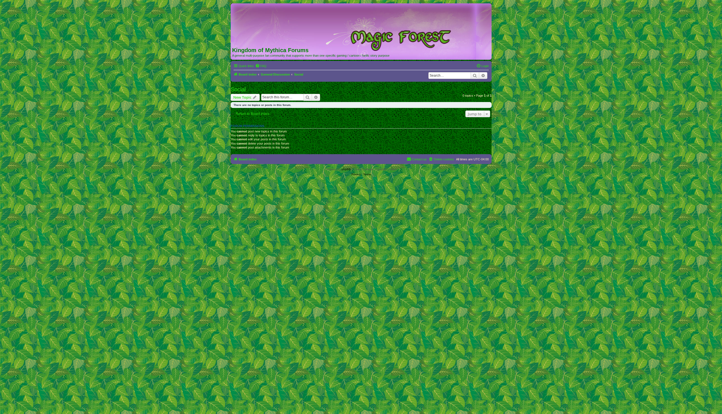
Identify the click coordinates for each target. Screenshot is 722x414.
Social (238, 89)
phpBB (346, 169)
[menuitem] (261, 66)
